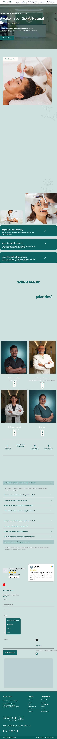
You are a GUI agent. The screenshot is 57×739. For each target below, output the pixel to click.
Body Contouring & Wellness (37, 2)
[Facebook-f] (3, 731)
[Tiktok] (9, 731)
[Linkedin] (17, 731)
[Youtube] (12, 731)
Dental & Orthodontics (33, 1)
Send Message (10, 652)
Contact (52, 2)
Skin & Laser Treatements (47, 1)
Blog (47, 2)
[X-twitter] (14, 731)
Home (24, 1)
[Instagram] (6, 731)
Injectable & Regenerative (22, 2)
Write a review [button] (14, 577)
